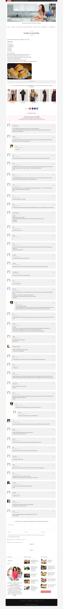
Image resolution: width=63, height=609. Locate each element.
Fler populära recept (46, 591)
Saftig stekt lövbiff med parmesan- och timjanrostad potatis (51, 567)
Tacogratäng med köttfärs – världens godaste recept (51, 573)
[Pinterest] (54, 1)
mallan (14, 439)
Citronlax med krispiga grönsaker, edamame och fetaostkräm (34, 568)
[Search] (55, 27)
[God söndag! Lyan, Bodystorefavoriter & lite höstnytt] (27, 562)
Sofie (13, 364)
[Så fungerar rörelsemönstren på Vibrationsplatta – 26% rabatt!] (27, 588)
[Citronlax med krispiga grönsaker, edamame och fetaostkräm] (27, 568)
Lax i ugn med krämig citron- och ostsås (52, 585)
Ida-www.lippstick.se (16, 346)
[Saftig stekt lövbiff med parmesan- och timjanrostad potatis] (44, 568)
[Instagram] (53, 1)
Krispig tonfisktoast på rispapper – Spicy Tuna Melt (34, 581)
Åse (16, 146)
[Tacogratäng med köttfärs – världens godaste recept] (44, 574)
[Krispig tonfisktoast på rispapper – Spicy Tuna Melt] (27, 581)
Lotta (14, 163)
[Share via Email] (37, 109)
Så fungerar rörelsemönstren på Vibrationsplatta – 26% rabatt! (34, 588)
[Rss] (55, 1)
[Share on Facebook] (33, 109)
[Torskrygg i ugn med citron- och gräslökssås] (44, 580)
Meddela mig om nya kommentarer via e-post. (16, 539)
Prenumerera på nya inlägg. (14, 536)
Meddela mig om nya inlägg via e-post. (14, 542)
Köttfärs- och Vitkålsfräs (50, 561)
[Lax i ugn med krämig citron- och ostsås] (44, 586)
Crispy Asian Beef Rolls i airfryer (34, 575)
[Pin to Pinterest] (35, 109)
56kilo (15, 582)
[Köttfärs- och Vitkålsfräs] (44, 562)
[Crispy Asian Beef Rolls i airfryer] (27, 576)
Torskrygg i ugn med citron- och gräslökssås (52, 579)
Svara (53, 155)
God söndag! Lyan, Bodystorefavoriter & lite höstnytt (35, 561)
